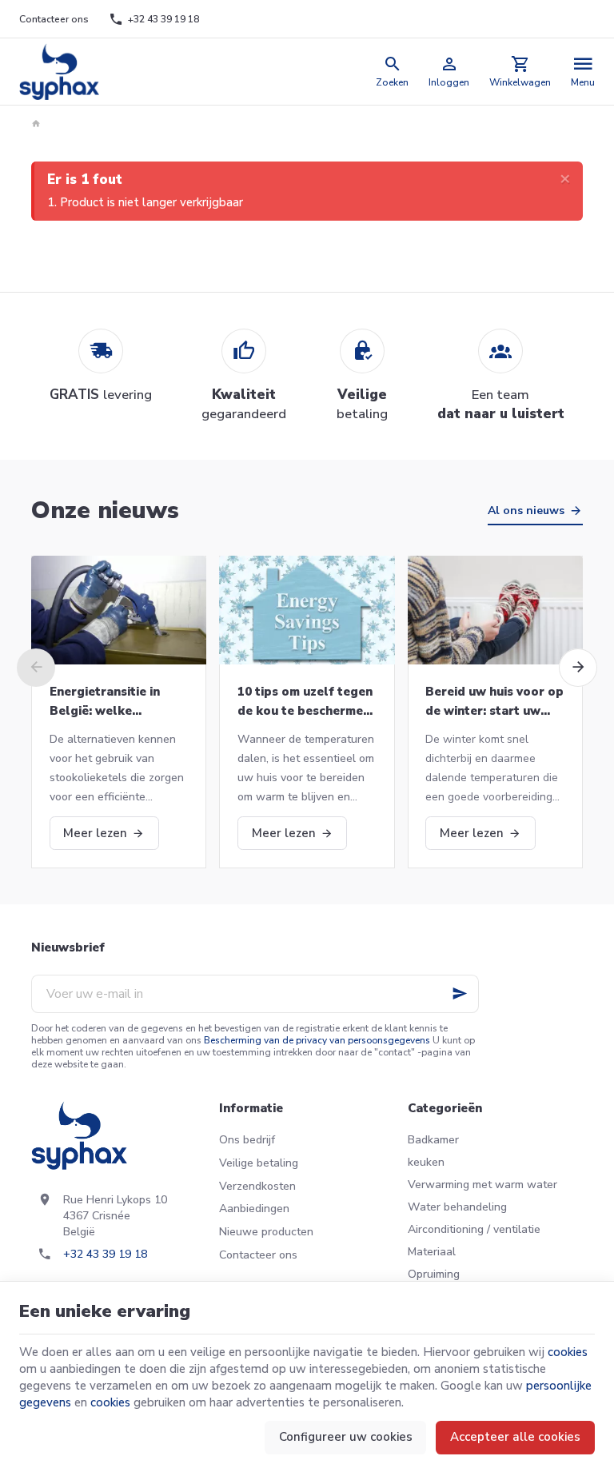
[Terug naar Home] (38, 124)
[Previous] (36, 667)
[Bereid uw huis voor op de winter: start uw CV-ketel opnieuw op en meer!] (495, 610)
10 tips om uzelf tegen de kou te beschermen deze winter (305, 702)
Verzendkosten (257, 1186)
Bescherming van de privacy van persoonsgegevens (317, 1040)
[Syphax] (60, 71)
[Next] (578, 667)
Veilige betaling (258, 1163)
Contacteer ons (258, 1255)
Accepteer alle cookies (515, 1437)
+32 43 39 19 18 (105, 1254)
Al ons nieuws (526, 510)
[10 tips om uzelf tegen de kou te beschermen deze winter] (306, 610)
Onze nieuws (105, 510)
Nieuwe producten (266, 1231)
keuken (426, 1162)
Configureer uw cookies (346, 1437)
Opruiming (434, 1274)
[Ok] (460, 994)
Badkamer (433, 1139)
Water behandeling (457, 1207)
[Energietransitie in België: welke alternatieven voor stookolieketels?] (118, 610)
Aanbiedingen (254, 1208)
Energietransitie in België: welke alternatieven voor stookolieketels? (106, 702)
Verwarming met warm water (482, 1184)
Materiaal (432, 1251)
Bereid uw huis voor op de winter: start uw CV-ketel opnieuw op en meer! (494, 702)
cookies (568, 1352)
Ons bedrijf (247, 1139)
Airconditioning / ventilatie (474, 1229)
